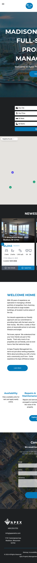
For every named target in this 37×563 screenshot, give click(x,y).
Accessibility (33, 552)
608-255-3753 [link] (13, 528)
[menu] (3, 4)
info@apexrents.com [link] (12, 533)
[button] (10, 187)
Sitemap (25, 552)
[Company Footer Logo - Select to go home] (13, 520)
